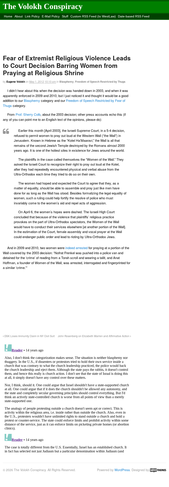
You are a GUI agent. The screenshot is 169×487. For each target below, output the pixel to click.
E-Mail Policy (51, 16)
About (19, 16)
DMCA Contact (14, 22)
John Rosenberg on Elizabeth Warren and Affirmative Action (94, 336)
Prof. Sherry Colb (28, 114)
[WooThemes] (158, 470)
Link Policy (32, 16)
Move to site (114, 22)
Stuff (65, 16)
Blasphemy (66, 82)
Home (8, 16)
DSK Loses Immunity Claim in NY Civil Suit (29, 336)
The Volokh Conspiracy (43, 6)
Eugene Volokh (15, 82)
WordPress (122, 470)
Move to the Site (74, 22)
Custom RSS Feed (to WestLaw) (93, 16)
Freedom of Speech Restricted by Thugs (100, 82)
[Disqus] (67, 398)
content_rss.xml (38, 22)
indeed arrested (76, 247)
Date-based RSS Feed (133, 16)
